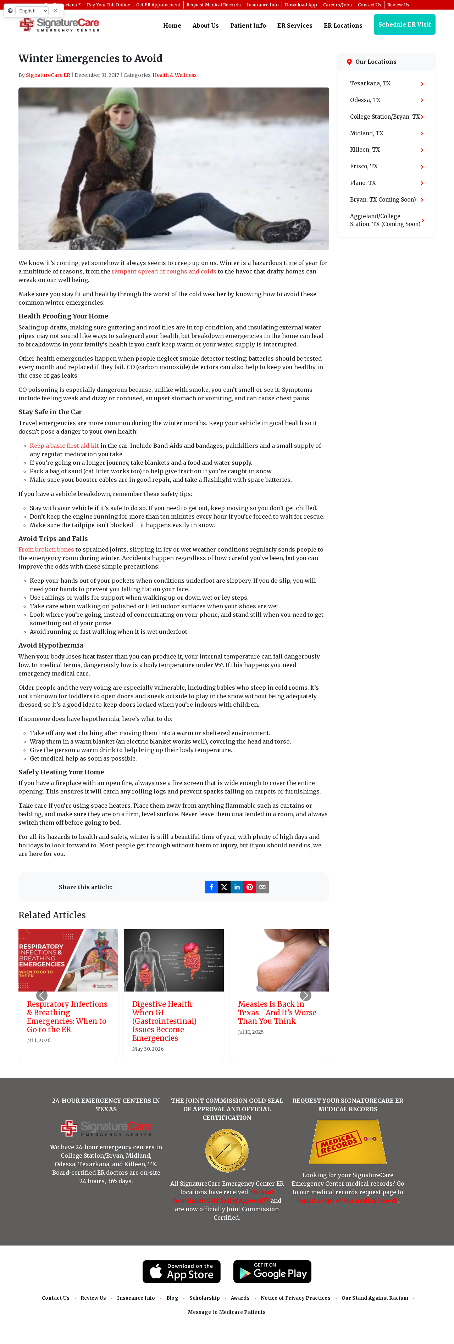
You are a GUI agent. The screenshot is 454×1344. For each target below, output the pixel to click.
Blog (172, 1298)
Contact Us (56, 1298)
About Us (206, 25)
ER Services (294, 25)
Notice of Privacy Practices (296, 1298)
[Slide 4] (193, 1051)
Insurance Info (136, 1298)
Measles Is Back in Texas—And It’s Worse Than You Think (277, 1013)
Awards (240, 1298)
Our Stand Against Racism (375, 1298)
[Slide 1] (154, 1051)
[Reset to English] (55, 10)
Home (172, 25)
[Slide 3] (180, 1051)
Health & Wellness (174, 75)
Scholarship (204, 1298)
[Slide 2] (167, 1051)
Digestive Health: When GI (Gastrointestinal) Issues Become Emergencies (164, 1021)
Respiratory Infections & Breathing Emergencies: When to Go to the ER (67, 1017)
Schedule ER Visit (404, 24)
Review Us (93, 1298)
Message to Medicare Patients (227, 1312)
